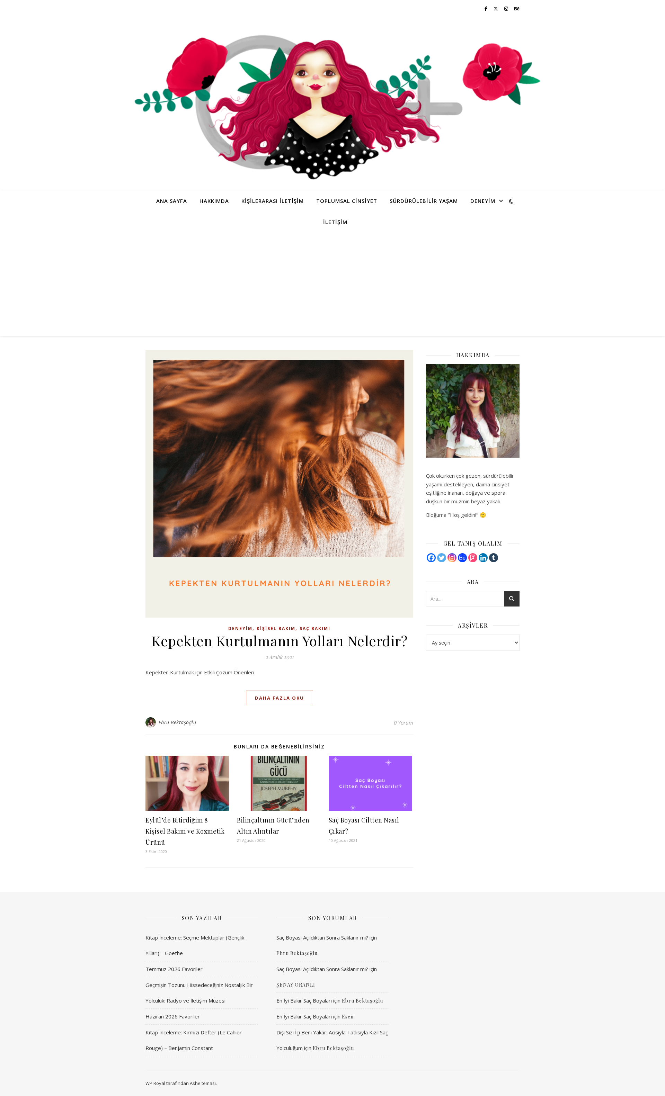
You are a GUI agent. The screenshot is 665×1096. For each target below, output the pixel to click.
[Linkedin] (483, 557)
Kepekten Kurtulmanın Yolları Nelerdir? (279, 640)
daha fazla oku (279, 698)
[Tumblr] (493, 557)
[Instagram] (451, 557)
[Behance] (462, 557)
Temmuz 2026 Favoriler (174, 968)
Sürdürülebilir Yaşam (424, 200)
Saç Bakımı (315, 628)
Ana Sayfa (171, 200)
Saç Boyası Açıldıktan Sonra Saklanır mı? (322, 937)
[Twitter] (441, 557)
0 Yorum (403, 722)
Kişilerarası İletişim (272, 200)
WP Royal (155, 1083)
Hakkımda (214, 200)
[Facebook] (431, 557)
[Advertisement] (332, 284)
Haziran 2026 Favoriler (172, 1016)
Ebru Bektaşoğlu (177, 722)
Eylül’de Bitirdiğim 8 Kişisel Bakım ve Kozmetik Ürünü (185, 831)
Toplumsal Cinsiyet (346, 200)
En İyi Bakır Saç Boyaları (304, 1000)
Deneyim (482, 200)
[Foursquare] (472, 557)
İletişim (335, 221)
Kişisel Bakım (276, 628)
